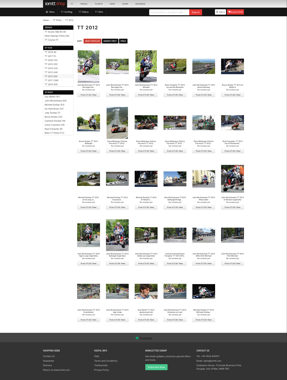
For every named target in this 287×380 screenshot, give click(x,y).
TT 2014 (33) (51, 68)
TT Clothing (66, 12)
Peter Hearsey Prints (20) (57, 36)
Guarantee (48, 360)
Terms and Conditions (105, 360)
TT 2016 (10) (51, 60)
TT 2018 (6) (50, 52)
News (125, 4)
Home (46, 20)
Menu (52, 12)
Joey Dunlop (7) (52, 112)
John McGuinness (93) (56, 100)
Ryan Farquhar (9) (53, 129)
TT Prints (57, 20)
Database (140, 4)
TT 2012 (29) (51, 76)
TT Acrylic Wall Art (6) (55, 31)
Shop (112, 4)
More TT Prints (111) (54, 133)
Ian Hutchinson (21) (54, 108)
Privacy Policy (101, 369)
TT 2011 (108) (51, 80)
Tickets (99, 4)
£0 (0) (237, 12)
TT (72, 4)
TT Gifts (99, 12)
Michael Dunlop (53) (54, 104)
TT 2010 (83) (51, 84)
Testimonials (101, 365)
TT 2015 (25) (51, 64)
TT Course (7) (51, 40)
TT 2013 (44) (51, 72)
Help (96, 356)
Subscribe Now (156, 367)
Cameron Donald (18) (55, 120)
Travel (84, 4)
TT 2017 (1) (50, 56)
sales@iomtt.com (212, 360)
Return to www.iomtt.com (56, 369)
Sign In (221, 12)
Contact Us (49, 356)
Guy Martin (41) (52, 96)
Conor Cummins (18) (55, 125)
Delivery (47, 365)
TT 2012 (69, 20)
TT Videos (83, 12)
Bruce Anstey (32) (53, 116)
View (88, 95)
